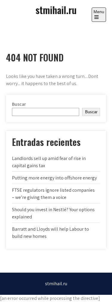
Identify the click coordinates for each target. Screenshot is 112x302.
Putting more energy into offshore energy (54, 178)
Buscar (19, 104)
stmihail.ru (56, 10)
